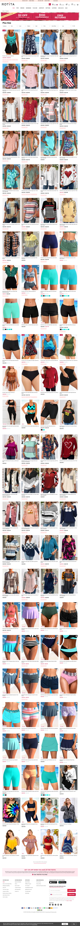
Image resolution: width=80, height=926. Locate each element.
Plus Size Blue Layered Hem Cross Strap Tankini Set (49, 360)
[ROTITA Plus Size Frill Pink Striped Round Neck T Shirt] (30, 76)
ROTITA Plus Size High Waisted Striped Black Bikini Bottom (30, 662)
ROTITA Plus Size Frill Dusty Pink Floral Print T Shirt (11, 157)
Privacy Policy (38, 883)
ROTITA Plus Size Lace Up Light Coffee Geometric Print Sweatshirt (10, 595)
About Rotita (27, 881)
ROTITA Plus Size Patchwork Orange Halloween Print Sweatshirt (68, 595)
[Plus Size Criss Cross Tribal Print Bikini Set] (30, 277)
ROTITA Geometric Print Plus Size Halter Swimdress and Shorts (68, 856)
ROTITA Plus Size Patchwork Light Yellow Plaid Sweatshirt (29, 258)
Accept (64, 924)
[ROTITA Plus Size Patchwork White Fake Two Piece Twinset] (11, 109)
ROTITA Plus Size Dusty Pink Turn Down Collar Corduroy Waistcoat (10, 528)
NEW (14, 7)
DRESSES (22, 7)
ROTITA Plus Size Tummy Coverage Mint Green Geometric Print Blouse (29, 461)
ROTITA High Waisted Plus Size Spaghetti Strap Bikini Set (29, 824)
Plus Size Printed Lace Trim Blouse (65, 823)
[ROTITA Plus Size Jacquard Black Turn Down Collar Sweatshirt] (30, 480)
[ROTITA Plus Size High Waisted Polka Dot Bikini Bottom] (49, 647)
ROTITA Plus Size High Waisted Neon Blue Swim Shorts (68, 292)
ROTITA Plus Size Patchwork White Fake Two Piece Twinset (11, 124)
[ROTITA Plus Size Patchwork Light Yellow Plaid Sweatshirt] (30, 243)
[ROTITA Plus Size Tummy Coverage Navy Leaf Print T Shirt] (49, 446)
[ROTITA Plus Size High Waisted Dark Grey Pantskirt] (49, 714)
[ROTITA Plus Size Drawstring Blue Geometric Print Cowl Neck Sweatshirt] (11, 547)
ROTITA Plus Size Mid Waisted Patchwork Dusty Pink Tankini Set (11, 90)
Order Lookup (5, 896)
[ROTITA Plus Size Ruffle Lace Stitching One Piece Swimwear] (49, 810)
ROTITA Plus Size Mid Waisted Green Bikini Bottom (49, 628)
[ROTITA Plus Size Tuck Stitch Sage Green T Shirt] (30, 176)
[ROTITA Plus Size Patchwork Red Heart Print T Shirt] (69, 446)
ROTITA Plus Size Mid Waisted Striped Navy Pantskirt (67, 760)
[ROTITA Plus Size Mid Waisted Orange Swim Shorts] (30, 777)
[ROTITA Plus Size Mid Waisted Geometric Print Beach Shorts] (69, 243)
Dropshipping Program (29, 887)
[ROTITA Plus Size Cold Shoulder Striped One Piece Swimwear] (30, 841)
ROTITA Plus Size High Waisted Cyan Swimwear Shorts (48, 292)
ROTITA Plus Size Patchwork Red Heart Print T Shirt (68, 460)
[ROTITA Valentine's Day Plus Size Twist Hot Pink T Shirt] (69, 547)
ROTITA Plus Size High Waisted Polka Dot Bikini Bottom (49, 662)
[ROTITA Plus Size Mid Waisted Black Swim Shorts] (49, 310)
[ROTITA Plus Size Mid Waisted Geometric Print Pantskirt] (11, 680)
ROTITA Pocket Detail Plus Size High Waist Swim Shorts (68, 393)
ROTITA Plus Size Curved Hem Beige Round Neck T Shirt (68, 56)
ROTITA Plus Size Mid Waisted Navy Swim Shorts (49, 257)
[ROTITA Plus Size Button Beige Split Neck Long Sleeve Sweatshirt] (69, 480)
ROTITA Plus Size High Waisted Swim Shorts (48, 426)
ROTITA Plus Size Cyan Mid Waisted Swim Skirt (48, 759)
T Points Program (18, 887)
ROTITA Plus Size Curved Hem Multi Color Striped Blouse (68, 124)
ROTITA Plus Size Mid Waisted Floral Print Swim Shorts (68, 729)
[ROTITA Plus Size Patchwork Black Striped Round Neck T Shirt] (49, 210)
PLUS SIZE (35, 7)
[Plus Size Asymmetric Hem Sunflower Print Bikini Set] (11, 841)
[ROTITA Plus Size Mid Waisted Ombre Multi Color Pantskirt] (11, 647)
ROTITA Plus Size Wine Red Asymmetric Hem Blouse (49, 392)
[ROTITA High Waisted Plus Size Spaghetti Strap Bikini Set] (30, 810)
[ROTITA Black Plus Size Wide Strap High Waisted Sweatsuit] (11, 412)
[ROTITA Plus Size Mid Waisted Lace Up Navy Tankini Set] (30, 41)
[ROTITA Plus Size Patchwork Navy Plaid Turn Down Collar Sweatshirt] (69, 513)
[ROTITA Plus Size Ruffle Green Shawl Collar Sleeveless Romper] (11, 277)
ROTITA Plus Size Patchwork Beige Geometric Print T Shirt (11, 225)
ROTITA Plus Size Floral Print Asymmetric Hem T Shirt (68, 792)
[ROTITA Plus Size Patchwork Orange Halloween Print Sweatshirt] (69, 581)
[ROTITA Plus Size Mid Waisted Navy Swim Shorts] (49, 243)
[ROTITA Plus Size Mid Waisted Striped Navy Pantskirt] (69, 745)
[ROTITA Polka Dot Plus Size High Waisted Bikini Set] (30, 412)
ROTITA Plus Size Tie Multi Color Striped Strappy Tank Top (30, 157)
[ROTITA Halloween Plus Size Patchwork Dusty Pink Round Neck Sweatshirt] (30, 513)
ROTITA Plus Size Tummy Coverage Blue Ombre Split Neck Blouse (49, 56)
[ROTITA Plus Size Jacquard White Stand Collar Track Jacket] (49, 176)
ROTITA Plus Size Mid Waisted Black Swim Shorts (49, 324)
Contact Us (17, 891)
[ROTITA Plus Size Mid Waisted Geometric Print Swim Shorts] (11, 714)
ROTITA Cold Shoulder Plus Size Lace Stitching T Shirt (10, 461)
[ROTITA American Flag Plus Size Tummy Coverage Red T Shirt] (69, 76)
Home (3, 11)
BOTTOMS (48, 7)
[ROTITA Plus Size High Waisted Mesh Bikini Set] (11, 614)
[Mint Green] (47, 295)
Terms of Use (38, 881)
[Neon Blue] (45, 295)
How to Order (17, 885)
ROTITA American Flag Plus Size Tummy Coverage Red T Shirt (68, 90)
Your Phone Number (58, 894)
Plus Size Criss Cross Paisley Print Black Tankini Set (30, 360)
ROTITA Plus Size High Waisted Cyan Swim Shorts (10, 791)
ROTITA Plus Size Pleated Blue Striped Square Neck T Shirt (49, 90)
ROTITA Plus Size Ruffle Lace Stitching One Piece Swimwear (49, 824)
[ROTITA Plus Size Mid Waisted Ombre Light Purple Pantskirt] (30, 614)
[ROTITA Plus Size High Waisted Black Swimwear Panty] (30, 378)
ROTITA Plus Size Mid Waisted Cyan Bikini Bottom (68, 661)
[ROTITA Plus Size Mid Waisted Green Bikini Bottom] (49, 614)
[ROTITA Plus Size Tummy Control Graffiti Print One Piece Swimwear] (69, 143)
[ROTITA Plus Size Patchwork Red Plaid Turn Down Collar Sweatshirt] (49, 480)
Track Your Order (6, 889)
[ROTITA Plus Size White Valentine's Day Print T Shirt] (69, 176)
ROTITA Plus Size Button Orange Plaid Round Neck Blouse (11, 258)
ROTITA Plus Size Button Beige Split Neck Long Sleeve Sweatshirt (68, 495)
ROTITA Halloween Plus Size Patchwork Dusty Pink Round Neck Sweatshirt (30, 528)
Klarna (16, 883)
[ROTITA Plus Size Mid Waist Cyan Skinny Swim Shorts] (49, 777)
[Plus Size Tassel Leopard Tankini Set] (11, 378)
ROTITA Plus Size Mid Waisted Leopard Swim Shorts (49, 694)
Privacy (70, 900)
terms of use (48, 911)
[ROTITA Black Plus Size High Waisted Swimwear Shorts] (11, 346)
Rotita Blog (27, 893)
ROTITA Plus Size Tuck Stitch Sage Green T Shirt (30, 190)
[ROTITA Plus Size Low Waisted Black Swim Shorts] (30, 310)
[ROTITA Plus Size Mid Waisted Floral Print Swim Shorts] (69, 714)
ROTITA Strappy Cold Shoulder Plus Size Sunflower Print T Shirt (68, 426)
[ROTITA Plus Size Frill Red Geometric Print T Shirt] (30, 109)
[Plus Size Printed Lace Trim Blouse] (69, 810)
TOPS (17, 7)
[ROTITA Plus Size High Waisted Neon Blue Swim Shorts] (69, 277)
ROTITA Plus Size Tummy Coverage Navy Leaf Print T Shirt (49, 461)
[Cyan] (42, 296)
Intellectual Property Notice (41, 885)
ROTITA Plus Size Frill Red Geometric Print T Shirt (30, 123)
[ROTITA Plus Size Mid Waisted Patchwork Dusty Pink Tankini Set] (11, 76)
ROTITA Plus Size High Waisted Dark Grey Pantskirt (49, 728)
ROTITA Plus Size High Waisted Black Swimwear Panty (30, 393)
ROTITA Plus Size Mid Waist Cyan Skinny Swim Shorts (49, 791)
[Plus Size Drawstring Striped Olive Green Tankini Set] (69, 346)
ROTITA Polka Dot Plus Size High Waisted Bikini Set (30, 426)
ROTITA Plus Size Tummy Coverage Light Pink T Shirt (49, 123)
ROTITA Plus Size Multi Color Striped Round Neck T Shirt (30, 225)
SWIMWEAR (28, 7)
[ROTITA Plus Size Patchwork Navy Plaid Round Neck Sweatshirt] (49, 581)
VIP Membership (17, 889)
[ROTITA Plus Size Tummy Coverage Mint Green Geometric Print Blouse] (30, 446)
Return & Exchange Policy (7, 883)
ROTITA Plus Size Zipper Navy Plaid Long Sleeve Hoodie (30, 562)
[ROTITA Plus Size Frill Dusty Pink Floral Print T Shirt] (11, 143)
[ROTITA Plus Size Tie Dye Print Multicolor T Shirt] (11, 810)
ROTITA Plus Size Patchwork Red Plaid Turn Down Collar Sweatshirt (49, 495)
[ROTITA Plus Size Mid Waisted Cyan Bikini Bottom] (69, 647)
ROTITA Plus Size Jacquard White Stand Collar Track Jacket (49, 191)
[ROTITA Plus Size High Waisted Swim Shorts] (49, 412)
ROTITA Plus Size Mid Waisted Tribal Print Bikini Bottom (68, 695)
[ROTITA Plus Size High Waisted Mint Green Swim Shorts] (11, 310)
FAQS (3, 881)
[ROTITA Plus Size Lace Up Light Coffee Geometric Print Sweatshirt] (11, 581)
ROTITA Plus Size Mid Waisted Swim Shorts (29, 728)
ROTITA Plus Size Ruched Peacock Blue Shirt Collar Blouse (49, 562)
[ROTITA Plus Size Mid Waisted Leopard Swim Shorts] (49, 680)
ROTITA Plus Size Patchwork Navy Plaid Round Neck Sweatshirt (49, 595)
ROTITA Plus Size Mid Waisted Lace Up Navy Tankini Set (30, 56)
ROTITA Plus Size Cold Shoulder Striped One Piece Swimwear (30, 856)
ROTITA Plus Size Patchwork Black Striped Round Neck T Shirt (49, 225)
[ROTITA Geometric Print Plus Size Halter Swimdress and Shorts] (69, 841)
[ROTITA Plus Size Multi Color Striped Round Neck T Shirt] (30, 210)
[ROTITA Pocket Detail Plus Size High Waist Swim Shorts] (69, 378)
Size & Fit (4, 887)
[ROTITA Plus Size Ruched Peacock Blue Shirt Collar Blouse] (49, 547)
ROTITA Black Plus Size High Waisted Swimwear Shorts (10, 361)
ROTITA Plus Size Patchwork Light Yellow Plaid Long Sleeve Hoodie (68, 225)
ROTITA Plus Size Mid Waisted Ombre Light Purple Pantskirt (30, 629)
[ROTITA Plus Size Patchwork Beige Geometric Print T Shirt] (11, 210)
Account (62, 4)
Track (69, 4)
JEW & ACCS (61, 7)
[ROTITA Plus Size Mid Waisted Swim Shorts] (30, 714)
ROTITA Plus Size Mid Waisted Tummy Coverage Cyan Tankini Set (49, 157)
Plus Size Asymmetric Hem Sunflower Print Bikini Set (10, 856)
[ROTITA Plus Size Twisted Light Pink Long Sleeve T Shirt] (30, 581)
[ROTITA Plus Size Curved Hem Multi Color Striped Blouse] (69, 109)
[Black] (44, 295)
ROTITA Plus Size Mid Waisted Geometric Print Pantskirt (10, 695)
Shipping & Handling (6, 885)
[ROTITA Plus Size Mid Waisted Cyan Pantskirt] (11, 745)
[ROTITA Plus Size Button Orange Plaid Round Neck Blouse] (11, 243)
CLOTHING (54, 7)
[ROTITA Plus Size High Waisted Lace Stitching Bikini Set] (49, 841)
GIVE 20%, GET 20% (6, 895)
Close (74, 924)
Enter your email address (55, 890)
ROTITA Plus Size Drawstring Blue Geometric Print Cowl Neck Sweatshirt (11, 562)
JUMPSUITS (41, 7)
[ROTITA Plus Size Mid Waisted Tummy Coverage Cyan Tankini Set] (49, 143)
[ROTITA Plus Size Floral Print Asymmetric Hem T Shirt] (69, 777)
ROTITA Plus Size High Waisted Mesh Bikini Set (10, 628)
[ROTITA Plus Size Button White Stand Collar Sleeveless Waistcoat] (11, 480)
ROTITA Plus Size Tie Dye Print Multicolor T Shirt (10, 823)
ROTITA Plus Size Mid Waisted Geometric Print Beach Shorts (67, 258)
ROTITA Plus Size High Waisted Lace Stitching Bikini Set (49, 856)
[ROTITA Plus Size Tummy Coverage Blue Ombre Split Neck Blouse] (49, 41)
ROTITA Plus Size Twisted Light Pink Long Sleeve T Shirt (30, 595)
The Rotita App (27, 891)
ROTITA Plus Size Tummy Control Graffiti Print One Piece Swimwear (68, 157)
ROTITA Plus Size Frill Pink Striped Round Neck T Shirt (30, 90)
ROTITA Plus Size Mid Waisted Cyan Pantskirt (10, 759)
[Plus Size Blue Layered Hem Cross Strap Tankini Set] (49, 346)
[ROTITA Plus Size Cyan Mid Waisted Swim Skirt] (49, 745)
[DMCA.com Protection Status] (40, 909)
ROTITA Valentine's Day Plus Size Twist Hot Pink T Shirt (68, 562)
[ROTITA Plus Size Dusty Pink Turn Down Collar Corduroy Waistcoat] (11, 513)
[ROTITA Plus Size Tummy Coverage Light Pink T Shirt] (49, 109)
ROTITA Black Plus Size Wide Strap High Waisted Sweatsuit (10, 426)
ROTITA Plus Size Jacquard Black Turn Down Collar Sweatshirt (30, 495)
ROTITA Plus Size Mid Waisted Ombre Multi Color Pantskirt (10, 662)
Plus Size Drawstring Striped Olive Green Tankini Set (68, 360)
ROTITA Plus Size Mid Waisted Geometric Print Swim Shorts (11, 729)
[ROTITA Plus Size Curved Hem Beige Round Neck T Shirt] (69, 41)
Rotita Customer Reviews (7, 893)
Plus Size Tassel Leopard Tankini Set (8, 392)
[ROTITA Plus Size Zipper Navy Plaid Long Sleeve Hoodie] (30, 547)
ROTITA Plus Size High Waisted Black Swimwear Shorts (68, 325)
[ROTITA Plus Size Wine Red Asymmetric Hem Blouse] (49, 378)
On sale (73, 25)
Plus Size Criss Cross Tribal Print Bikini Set (29, 291)
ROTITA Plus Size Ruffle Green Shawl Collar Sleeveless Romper (9, 292)
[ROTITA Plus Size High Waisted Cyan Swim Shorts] (11, 777)
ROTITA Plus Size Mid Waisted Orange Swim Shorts (30, 791)
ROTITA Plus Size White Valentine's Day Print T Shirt (68, 190)
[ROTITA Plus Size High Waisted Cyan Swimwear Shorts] (49, 277)
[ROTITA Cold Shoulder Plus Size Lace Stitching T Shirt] (11, 446)
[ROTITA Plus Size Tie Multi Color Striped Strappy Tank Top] (30, 143)
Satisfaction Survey (28, 889)
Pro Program (27, 885)
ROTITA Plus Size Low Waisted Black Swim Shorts (30, 324)
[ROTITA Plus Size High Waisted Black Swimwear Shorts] (69, 310)
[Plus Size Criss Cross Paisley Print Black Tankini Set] (30, 346)
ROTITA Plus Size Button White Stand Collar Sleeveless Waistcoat (9, 495)
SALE (66, 7)
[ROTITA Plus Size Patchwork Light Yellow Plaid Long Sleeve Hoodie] (69, 210)
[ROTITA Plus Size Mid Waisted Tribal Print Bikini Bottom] (69, 680)
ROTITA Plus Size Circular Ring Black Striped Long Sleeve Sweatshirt (49, 528)
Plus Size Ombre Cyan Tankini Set (8, 55)
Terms (67, 900)
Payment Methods (18, 881)
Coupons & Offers (6, 891)
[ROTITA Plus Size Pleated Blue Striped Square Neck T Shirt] (49, 76)
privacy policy (54, 911)
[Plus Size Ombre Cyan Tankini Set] (11, 41)
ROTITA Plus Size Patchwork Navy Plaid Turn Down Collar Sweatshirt (68, 528)
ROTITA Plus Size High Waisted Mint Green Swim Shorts (10, 325)
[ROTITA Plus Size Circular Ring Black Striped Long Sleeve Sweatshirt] (49, 513)
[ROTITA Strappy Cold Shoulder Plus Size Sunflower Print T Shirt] (69, 412)
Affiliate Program (28, 883)
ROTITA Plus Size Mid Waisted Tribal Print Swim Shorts (68, 629)
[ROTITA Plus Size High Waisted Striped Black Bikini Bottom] (30, 647)
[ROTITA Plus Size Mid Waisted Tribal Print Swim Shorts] (69, 614)
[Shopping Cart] (78, 4)
